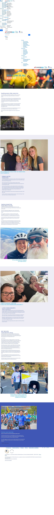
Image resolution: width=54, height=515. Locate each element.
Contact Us (8, 26)
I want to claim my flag (5, 443)
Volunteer (8, 15)
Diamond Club (25, 53)
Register (6, 28)
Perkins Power (9, 13)
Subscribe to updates (33, 447)
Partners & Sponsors (10, 6)
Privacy (22, 447)
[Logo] (10, 0)
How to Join (8, 11)
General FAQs (9, 25)
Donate (6, 30)
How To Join (25, 49)
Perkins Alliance (9, 5)
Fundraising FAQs (9, 21)
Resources (6, 19)
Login (7, 36)
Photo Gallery (9, 8)
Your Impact (8, 18)
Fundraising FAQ (25, 60)
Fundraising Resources (10, 20)
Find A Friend (8, 33)
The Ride (6, 1)
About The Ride (25, 41)
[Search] (29, 35)
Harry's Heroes (25, 52)
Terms (26, 447)
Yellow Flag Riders (26, 42)
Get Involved (23, 48)
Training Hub (9, 22)
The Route (8, 7)
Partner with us (15, 447)
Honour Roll (8, 12)
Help (22, 62)
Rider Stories (25, 43)
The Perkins (6, 17)
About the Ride (9, 3)
